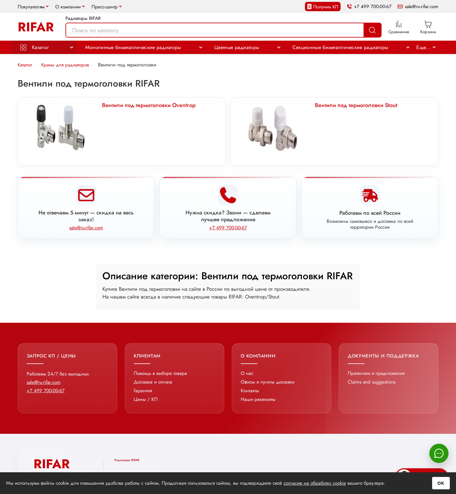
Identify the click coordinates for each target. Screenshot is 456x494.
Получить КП (325, 6)
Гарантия (143, 390)
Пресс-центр (105, 6)
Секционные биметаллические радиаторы (340, 47)
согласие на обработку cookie (315, 483)
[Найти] (372, 30)
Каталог (39, 47)
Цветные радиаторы (236, 47)
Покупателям (31, 6)
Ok (441, 483)
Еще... (423, 47)
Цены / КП (146, 399)
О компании (68, 6)
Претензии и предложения (376, 373)
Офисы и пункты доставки (267, 381)
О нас (247, 373)
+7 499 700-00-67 (372, 6)
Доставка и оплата (153, 381)
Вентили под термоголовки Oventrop (149, 105)
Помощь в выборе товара (160, 373)
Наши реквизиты (258, 399)
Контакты (250, 390)
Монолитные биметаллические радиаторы (133, 47)
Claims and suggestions (372, 381)
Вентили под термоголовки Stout (356, 105)
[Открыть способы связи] (439, 453)
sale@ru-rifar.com (421, 6)
